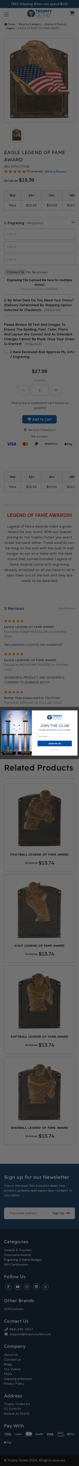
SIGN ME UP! (54, 743)
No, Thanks (55, 750)
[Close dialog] (76, 712)
